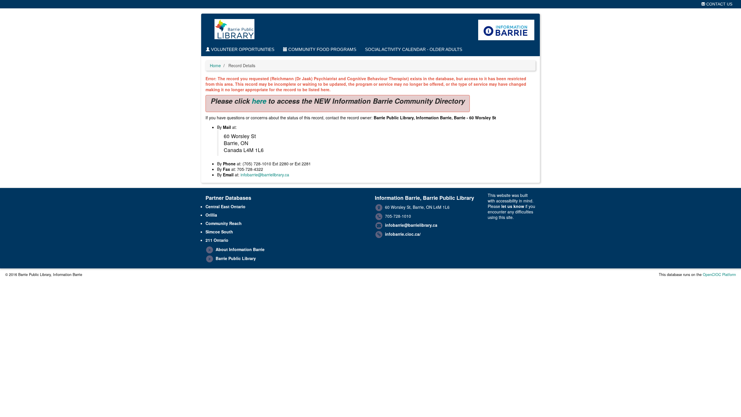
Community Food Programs (321, 49)
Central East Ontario (225, 206)
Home (215, 65)
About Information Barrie (240, 249)
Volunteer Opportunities (242, 49)
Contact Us (718, 4)
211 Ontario (217, 240)
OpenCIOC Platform (719, 274)
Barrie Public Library (236, 258)
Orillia (211, 215)
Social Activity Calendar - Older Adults (413, 49)
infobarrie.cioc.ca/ (403, 234)
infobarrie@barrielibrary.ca (265, 175)
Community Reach (224, 223)
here (259, 101)
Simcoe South (219, 232)
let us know (512, 206)
